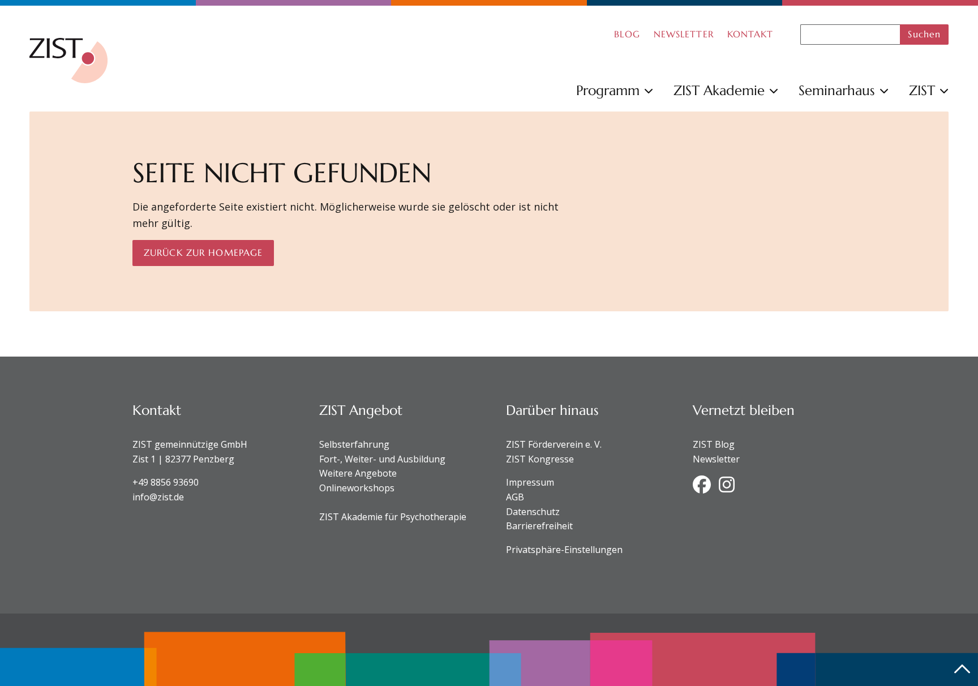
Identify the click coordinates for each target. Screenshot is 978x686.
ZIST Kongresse (540, 459)
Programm (608, 90)
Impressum (530, 482)
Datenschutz (533, 511)
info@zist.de (158, 497)
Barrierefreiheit (539, 526)
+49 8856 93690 (165, 482)
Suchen (924, 34)
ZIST (922, 90)
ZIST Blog (714, 444)
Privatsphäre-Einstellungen (564, 549)
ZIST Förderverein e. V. (554, 444)
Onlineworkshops (356, 488)
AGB (515, 497)
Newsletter (716, 459)
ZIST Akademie (719, 90)
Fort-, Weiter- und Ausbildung (382, 459)
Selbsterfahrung (354, 444)
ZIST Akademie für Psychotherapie (392, 517)
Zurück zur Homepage (203, 252)
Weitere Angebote (358, 473)
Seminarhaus (837, 90)
